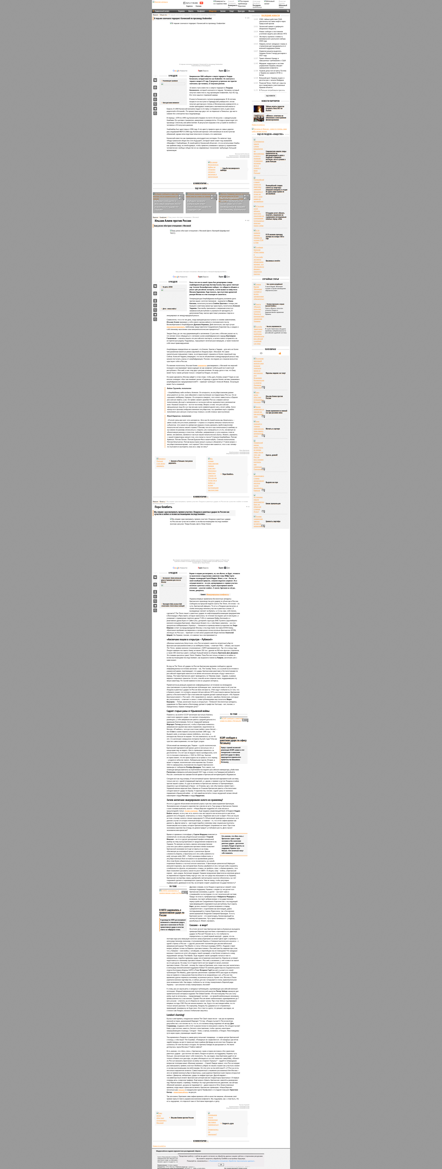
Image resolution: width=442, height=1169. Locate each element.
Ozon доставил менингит (171, 102)
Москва (251, 11)
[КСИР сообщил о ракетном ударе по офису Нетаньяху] (233, 726)
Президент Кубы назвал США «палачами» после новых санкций (173, 605)
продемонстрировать (176, 327)
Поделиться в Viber (155, 104)
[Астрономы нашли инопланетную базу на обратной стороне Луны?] (259, 503)
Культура (241, 11)
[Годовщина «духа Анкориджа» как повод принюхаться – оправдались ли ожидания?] (213, 1124)
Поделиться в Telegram (155, 108)
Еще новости (270, 96)
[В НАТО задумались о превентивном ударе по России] (173, 898)
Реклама (198, 6)
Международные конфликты (217, 594)
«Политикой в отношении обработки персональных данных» (232, 1161)
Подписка (189, 6)
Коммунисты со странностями (233, 7)
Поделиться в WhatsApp (155, 99)
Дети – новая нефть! (169, 308)
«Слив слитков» (191, 811)
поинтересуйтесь (181, 1092)
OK (221, 1165)
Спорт (232, 11)
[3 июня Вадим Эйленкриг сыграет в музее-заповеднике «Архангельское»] (259, 291)
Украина (181, 11)
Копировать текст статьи (155, 113)
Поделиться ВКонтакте (155, 80)
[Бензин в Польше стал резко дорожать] (162, 462)
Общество (213, 11)
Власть (190, 11)
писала (181, 1090)
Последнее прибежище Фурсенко (257, 7)
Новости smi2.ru (159, 1146)
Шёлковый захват (283, 6)
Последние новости (270, 15)
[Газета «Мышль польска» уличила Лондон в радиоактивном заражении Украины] (259, 312)
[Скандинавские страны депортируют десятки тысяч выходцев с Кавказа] (259, 482)
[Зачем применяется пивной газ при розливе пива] (259, 412)
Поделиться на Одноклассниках (155, 95)
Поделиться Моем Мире (155, 87)
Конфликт (201, 11)
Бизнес (223, 11)
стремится (202, 365)
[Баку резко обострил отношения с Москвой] (162, 1118)
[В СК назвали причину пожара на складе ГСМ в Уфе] (259, 236)
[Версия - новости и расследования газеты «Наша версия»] (168, 5)
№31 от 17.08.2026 (192, 3)
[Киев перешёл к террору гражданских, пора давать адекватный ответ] (259, 428)
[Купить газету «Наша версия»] (184, 3)
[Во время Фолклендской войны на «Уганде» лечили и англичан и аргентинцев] (213, 169)
